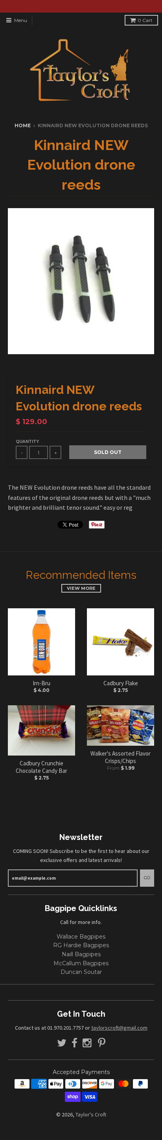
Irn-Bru (41, 683)
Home (23, 125)
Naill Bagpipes (81, 954)
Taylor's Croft (90, 1114)
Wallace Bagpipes (81, 936)
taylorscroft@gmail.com (119, 1027)
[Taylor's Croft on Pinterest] (101, 1043)
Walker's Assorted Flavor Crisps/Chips (120, 757)
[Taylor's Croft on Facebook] (74, 1043)
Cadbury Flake (120, 683)
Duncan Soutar (81, 971)
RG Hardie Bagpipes (81, 945)
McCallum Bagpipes (81, 963)
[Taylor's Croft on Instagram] (88, 1043)
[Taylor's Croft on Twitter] (61, 1043)
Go (147, 877)
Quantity (27, 441)
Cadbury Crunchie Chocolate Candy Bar (41, 767)
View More (81, 588)
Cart (145, 20)
